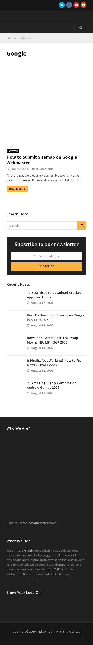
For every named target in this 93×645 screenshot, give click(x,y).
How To (12, 151)
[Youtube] (76, 5)
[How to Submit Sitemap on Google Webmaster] (46, 105)
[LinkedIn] (69, 5)
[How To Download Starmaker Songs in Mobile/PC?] (14, 322)
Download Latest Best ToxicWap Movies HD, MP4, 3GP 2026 (52, 340)
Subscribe (46, 266)
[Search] (80, 27)
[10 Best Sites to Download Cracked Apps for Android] (14, 299)
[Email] (83, 5)
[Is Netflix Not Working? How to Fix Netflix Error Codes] (14, 367)
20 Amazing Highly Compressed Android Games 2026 (52, 385)
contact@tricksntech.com (39, 523)
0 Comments (44, 169)
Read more (17, 189)
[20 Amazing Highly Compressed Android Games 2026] (14, 390)
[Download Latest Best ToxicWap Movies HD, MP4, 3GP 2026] (14, 344)
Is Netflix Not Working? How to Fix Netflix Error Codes (54, 362)
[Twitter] (62, 5)
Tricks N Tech (24, 550)
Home (15, 38)
